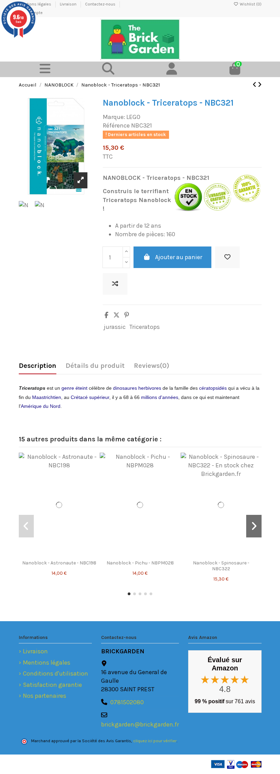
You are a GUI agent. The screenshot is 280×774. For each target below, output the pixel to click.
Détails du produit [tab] (95, 366)
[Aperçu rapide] (59, 560)
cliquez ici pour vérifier (155, 740)
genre (67, 388)
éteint (81, 388)
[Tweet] (116, 315)
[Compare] (65, 548)
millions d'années (159, 397)
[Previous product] (255, 85)
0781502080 (127, 702)
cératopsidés (213, 388)
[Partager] (106, 315)
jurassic (115, 327)
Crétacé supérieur (90, 397)
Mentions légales (46, 662)
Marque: (114, 117)
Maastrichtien (46, 397)
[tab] (151, 367)
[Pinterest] (126, 315)
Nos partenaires (44, 695)
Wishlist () (250, 4)
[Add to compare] (115, 284)
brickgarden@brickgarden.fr (140, 724)
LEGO (133, 117)
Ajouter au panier (178, 257)
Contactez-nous (100, 4)
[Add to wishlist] (227, 257)
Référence (116, 125)
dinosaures (125, 388)
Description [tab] (37, 366)
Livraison (69, 4)
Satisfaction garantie (52, 685)
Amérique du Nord (40, 406)
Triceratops (144, 327)
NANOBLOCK (122, 178)
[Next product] (260, 85)
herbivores (149, 388)
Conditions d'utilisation (55, 673)
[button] (129, 593)
